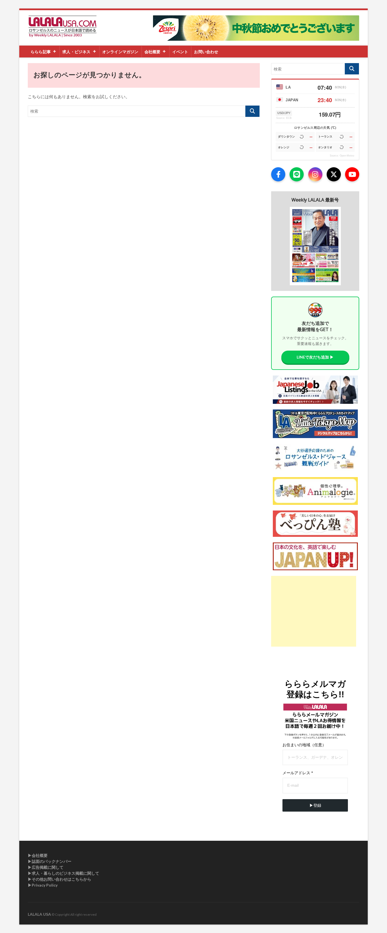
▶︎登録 (315, 805)
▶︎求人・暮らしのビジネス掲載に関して (63, 873)
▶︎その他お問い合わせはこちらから (59, 879)
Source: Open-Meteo (342, 155)
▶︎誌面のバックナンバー (49, 861)
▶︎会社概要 (38, 855)
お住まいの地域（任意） (304, 745)
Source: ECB (284, 118)
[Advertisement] (313, 611)
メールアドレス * (297, 773)
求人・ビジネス (76, 51)
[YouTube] (352, 174)
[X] (334, 174)
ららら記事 (41, 51)
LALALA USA (39, 914)
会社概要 (152, 51)
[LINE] (297, 174)
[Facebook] (278, 174)
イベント (180, 51)
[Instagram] (315, 174)
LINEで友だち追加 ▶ (315, 357)
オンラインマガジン (120, 51)
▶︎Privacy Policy (43, 885)
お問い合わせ (206, 51)
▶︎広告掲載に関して (45, 867)
